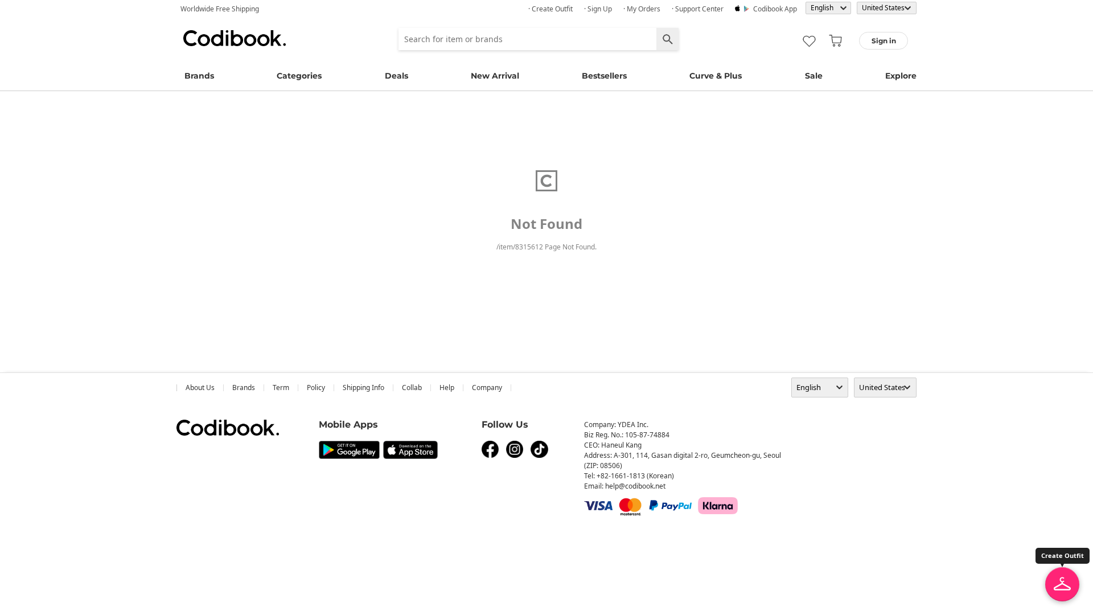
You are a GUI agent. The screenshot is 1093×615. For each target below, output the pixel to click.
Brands (199, 76)
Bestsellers (604, 76)
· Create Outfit (550, 9)
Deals (396, 76)
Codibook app (775, 9)
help (446, 387)
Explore (901, 76)
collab (412, 387)
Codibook (234, 38)
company (487, 387)
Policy (316, 387)
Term (281, 387)
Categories (299, 76)
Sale (814, 76)
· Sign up (598, 9)
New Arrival (495, 76)
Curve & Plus (715, 76)
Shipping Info (363, 387)
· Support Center (698, 9)
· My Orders (641, 9)
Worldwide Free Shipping (219, 9)
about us (200, 387)
